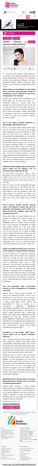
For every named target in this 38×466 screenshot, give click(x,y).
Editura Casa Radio (6, 449)
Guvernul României (25, 449)
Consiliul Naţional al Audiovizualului (25, 459)
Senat (21, 452)
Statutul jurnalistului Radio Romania (23, 413)
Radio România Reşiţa (25, 438)
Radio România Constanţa (26, 434)
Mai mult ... (11, 12)
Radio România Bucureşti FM (27, 431)
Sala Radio (4, 457)
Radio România (24, 456)
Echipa (4, 412)
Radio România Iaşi (25, 437)
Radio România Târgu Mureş (27, 439)
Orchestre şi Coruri (5, 456)
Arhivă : (31, 42)
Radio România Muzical (7, 433)
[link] (15, 401)
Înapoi (17, 38)
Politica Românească (6, 448)
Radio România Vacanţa (26, 435)
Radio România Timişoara (26, 441)
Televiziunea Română (25, 457)
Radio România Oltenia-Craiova (28, 436)
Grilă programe (19, 412)
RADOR (3, 453)
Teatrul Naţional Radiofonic (8, 437)
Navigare (10, 33)
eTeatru (3, 435)
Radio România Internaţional (8, 434)
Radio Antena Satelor (6, 431)
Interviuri (8, 38)
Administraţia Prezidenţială (26, 448)
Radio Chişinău (5, 438)
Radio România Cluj (25, 433)
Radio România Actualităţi (7, 430)
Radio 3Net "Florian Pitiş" (7, 436)
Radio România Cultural (7, 432)
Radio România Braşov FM (26, 432)
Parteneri (27, 412)
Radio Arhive (4, 450)
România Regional (24, 430)
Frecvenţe (10, 412)
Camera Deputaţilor (25, 453)
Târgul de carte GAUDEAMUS (8, 459)
